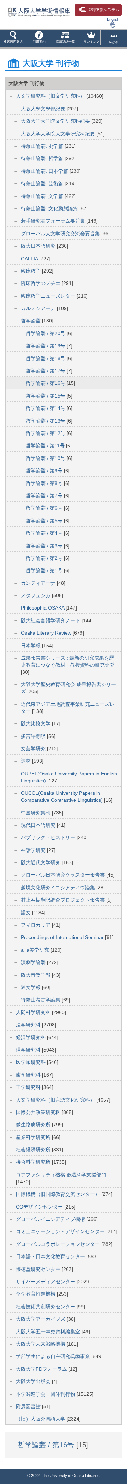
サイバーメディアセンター (46, 1281)
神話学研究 (34, 850)
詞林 (26, 761)
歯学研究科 (29, 1075)
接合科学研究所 (34, 1162)
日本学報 (31, 645)
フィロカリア (36, 925)
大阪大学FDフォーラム (42, 1369)
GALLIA (30, 258)
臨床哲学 (31, 271)
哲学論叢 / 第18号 (46, 358)
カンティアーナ (39, 583)
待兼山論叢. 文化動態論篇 (50, 208)
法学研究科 (29, 1025)
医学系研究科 (31, 1062)
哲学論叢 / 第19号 (46, 346)
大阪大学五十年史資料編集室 (48, 1331)
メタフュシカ (36, 595)
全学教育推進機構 (36, 1294)
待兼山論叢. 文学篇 (43, 196)
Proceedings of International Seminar (63, 937)
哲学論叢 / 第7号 (45, 495)
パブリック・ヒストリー (49, 837)
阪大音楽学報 (36, 975)
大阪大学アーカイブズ (41, 1319)
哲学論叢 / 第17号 (46, 371)
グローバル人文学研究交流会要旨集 (61, 233)
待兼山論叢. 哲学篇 (43, 158)
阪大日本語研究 (39, 246)
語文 (26, 912)
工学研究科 (29, 1087)
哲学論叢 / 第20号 (46, 333)
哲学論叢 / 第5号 (45, 520)
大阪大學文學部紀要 (44, 108)
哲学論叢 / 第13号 (46, 421)
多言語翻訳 (34, 736)
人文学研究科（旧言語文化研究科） (56, 1100)
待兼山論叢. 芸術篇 (43, 183)
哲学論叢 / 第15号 (46, 396)
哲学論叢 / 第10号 (46, 458)
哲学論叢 (31, 320)
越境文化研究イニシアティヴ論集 (58, 887)
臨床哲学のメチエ (41, 283)
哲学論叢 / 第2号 (45, 558)
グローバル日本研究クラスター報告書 (63, 875)
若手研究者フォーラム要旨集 (53, 221)
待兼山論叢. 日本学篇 (45, 171)
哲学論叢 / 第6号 (45, 508)
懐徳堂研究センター (39, 1269)
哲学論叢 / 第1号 (45, 570)
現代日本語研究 (39, 825)
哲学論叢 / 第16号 (46, 383)
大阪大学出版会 (34, 1381)
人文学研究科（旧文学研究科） (51, 96)
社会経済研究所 (34, 1149)
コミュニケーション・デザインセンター (61, 1231)
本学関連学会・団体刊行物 (46, 1394)
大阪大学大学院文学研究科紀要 (56, 121)
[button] (13, 38)
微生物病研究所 (34, 1124)
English (113, 19)
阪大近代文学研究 (41, 862)
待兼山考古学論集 (41, 1000)
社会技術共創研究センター (46, 1306)
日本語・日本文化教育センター (51, 1256)
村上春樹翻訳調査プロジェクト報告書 (63, 900)
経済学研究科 (31, 1037)
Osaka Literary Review (47, 633)
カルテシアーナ (39, 308)
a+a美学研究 (35, 950)
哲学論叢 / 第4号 (45, 533)
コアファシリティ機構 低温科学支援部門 (61, 1174)
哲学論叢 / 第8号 (45, 483)
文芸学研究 (34, 748)
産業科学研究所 (34, 1137)
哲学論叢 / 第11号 (46, 445)
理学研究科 (29, 1050)
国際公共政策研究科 (39, 1112)
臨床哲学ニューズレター (49, 296)
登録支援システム (103, 9)
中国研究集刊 (36, 813)
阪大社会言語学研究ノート (51, 620)
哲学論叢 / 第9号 (45, 470)
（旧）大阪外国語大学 (41, 1419)
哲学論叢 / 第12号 (46, 433)
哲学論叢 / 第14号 (46, 408)
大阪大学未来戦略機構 (41, 1344)
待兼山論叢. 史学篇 (43, 146)
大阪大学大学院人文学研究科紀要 (58, 134)
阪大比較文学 (36, 723)
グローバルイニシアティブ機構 (51, 1219)
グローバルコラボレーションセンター (58, 1244)
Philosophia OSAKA (43, 608)
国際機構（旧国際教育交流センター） (58, 1194)
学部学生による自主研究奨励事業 (53, 1356)
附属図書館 (29, 1406)
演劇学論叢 (34, 962)
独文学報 (31, 987)
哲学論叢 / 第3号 (45, 546)
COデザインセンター (40, 1207)
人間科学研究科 (34, 1012)
